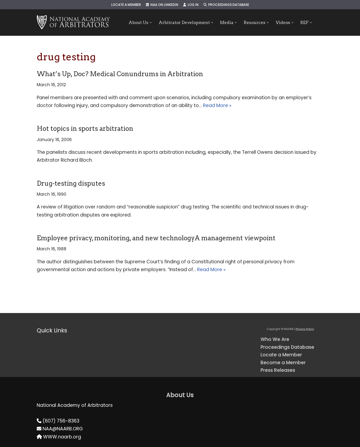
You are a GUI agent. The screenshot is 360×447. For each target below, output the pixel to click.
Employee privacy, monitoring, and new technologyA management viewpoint (156, 238)
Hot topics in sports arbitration (85, 128)
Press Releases (278, 370)
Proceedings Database (228, 4)
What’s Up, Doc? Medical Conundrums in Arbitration (120, 74)
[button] (151, 23)
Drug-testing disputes (71, 183)
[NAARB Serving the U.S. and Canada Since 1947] (73, 22)
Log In (192, 4)
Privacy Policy (305, 329)
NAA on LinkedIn (163, 4)
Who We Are (275, 339)
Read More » (217, 105)
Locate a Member (126, 4)
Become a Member (283, 362)
